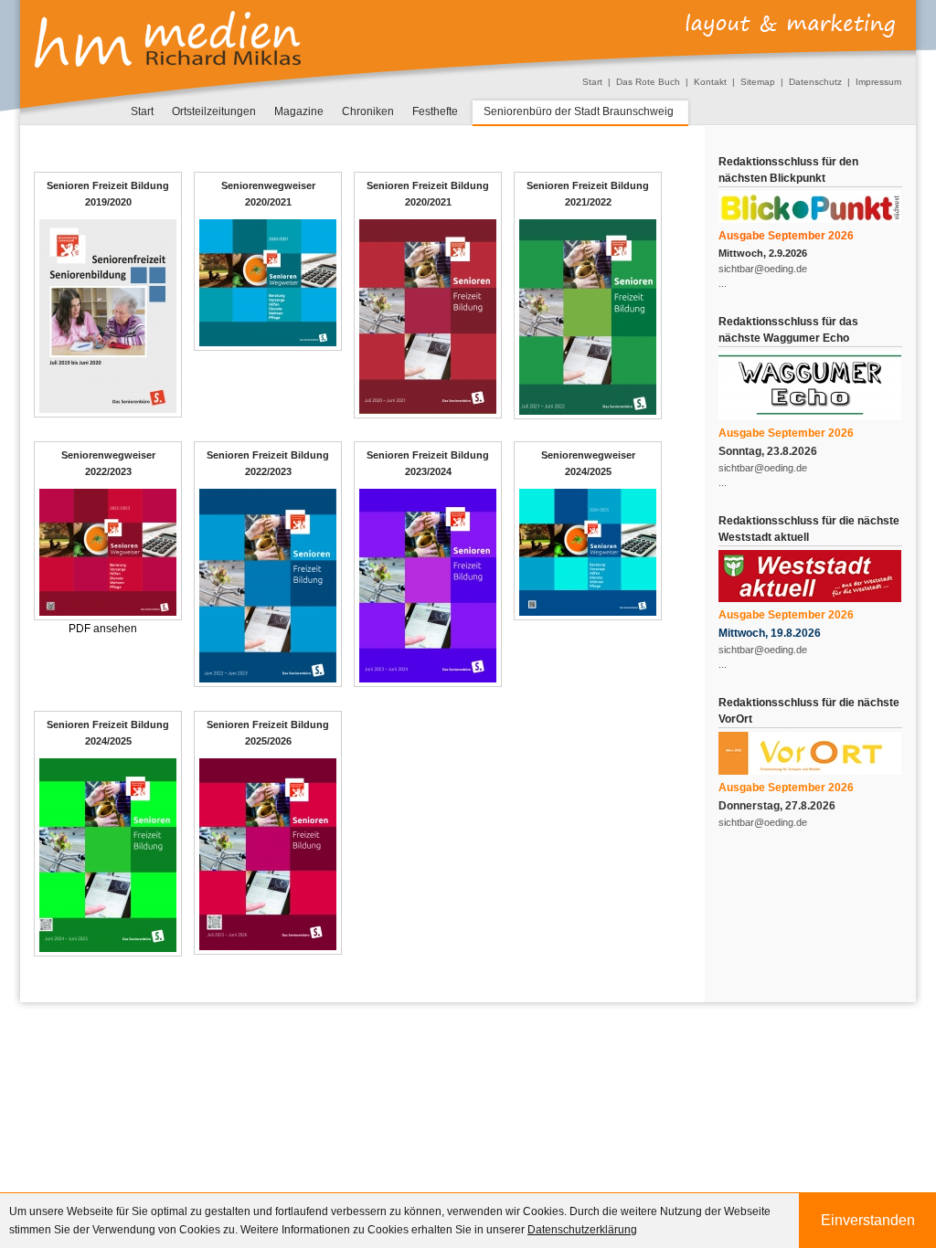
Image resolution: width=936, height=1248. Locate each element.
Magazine (299, 111)
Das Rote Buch (648, 82)
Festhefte (435, 111)
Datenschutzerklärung (582, 1229)
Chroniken (368, 111)
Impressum (878, 82)
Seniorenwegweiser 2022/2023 (108, 463)
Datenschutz (815, 82)
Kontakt (710, 82)
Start (592, 82)
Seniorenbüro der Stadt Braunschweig (579, 111)
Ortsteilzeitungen (214, 111)
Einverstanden (868, 1220)
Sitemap (757, 82)
